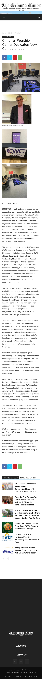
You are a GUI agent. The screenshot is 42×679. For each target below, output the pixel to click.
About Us (17, 670)
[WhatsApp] (20, 57)
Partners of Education (12, 672)
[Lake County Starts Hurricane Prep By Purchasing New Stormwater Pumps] (7, 537)
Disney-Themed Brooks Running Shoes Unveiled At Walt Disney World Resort (26, 550)
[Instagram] (21, 661)
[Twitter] (9, 57)
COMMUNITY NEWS (14, 33)
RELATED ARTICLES (11, 478)
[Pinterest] (15, 57)
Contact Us (32, 672)
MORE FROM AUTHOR (28, 478)
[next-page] (7, 558)
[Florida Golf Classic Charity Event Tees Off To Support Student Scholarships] (7, 528)
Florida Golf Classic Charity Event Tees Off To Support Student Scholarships (26, 526)
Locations (24, 672)
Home (4, 33)
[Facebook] (4, 57)
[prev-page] (3, 558)
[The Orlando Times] (21, 7)
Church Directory (27, 670)
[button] (3, 17)
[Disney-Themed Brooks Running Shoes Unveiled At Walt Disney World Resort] (7, 550)
